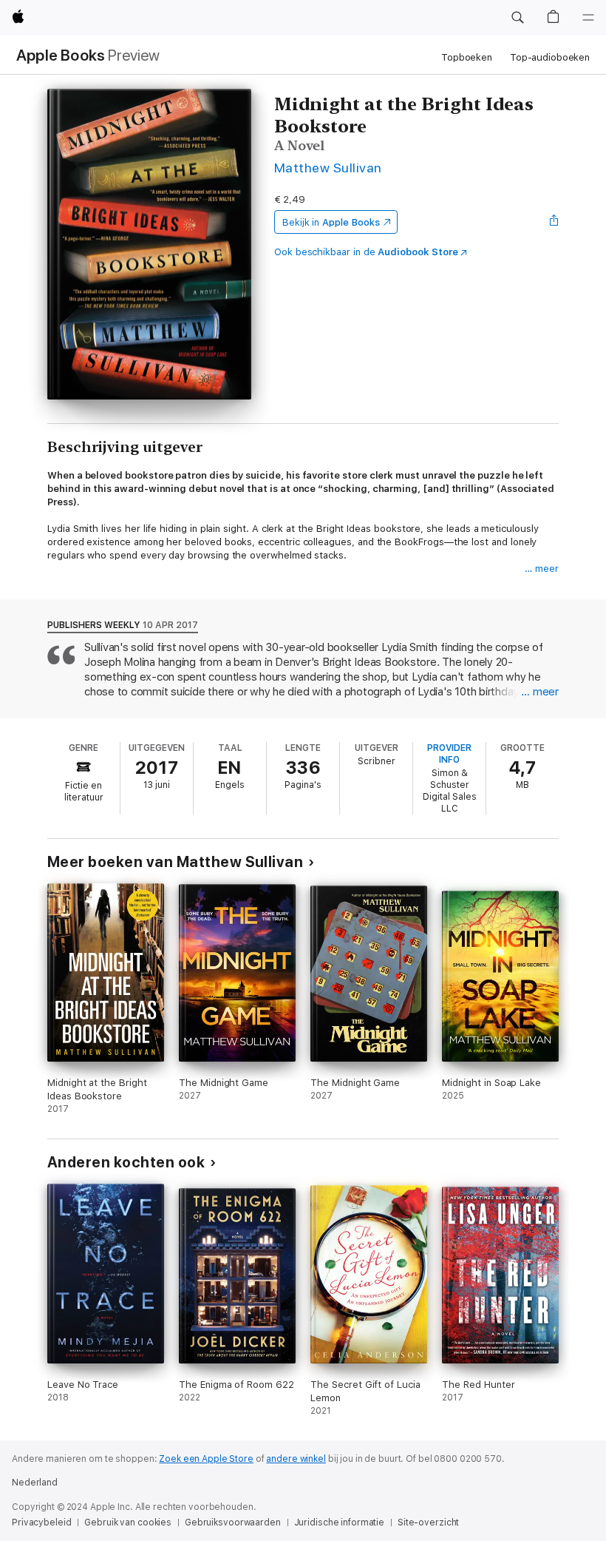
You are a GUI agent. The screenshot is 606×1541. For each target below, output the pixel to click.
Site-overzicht (428, 1522)
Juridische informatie (339, 1522)
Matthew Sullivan (328, 167)
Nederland (35, 1482)
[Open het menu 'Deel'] (554, 221)
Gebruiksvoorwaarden (233, 1522)
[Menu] (588, 18)
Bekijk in (331, 222)
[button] (517, 18)
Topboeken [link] (466, 57)
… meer (542, 568)
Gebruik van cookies (127, 1522)
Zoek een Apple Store (206, 1459)
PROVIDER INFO (449, 754)
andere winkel (295, 1459)
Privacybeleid (41, 1522)
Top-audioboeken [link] (550, 57)
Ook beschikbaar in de (366, 251)
